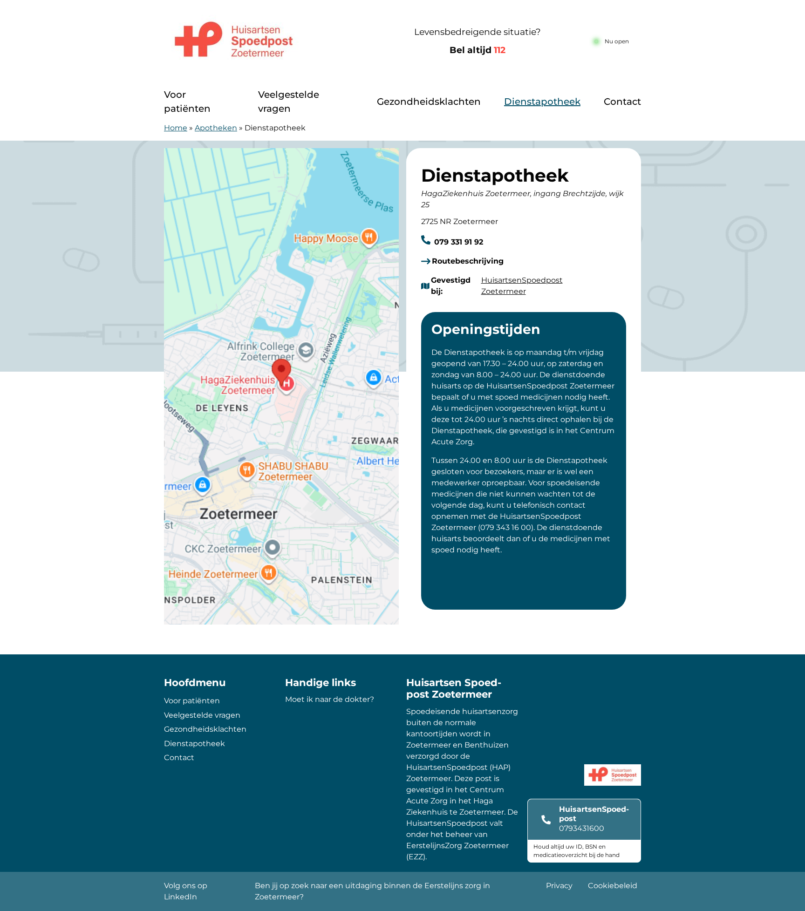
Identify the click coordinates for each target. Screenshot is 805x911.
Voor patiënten (187, 101)
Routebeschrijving (468, 261)
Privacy (559, 885)
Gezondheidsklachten (429, 101)
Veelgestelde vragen (288, 101)
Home (175, 127)
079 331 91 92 (457, 242)
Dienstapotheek (542, 101)
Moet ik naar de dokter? (329, 699)
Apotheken (216, 127)
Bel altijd (477, 50)
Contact (622, 101)
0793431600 (581, 828)
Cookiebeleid (612, 885)
